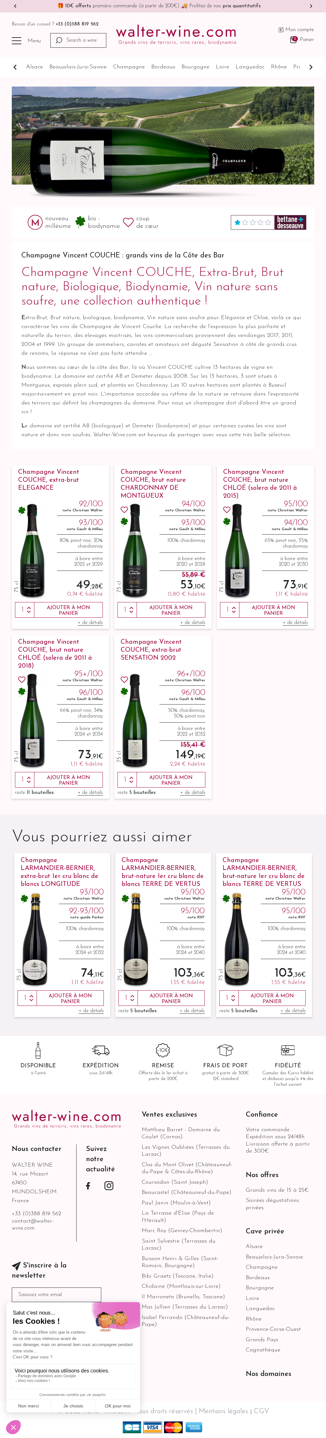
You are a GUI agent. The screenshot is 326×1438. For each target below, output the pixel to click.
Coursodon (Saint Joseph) (175, 1182)
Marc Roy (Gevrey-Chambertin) (182, 1231)
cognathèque (263, 1350)
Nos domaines (268, 1374)
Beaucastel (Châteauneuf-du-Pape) (186, 1193)
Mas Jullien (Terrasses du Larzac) (185, 1307)
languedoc (250, 67)
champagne (129, 67)
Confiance (262, 1115)
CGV (261, 1411)
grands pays (262, 1340)
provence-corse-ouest (273, 1329)
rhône (279, 67)
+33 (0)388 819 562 (77, 24)
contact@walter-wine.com (33, 1224)
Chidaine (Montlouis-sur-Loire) (181, 1286)
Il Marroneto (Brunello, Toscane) (183, 1297)
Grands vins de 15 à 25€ (277, 1190)
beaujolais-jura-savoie (78, 67)
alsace (34, 67)
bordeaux (163, 67)
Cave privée (265, 1231)
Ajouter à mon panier (68, 610)
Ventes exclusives (169, 1115)
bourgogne (195, 67)
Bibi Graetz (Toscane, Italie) (178, 1276)
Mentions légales (224, 1411)
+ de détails (90, 622)
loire (222, 67)
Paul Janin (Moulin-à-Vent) (176, 1203)
